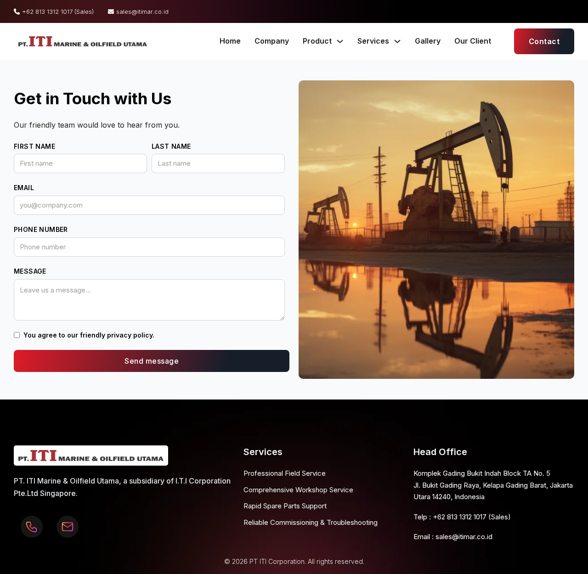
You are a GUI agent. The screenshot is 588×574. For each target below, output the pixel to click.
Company (271, 40)
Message (30, 271)
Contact (544, 41)
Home (230, 40)
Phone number (41, 229)
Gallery (428, 40)
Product (317, 40)
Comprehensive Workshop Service (298, 489)
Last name (171, 146)
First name (34, 146)
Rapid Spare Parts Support (285, 505)
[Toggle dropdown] (340, 41)
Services (373, 40)
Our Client (472, 40)
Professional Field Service (284, 473)
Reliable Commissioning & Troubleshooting (310, 522)
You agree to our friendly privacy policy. (88, 335)
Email (24, 187)
